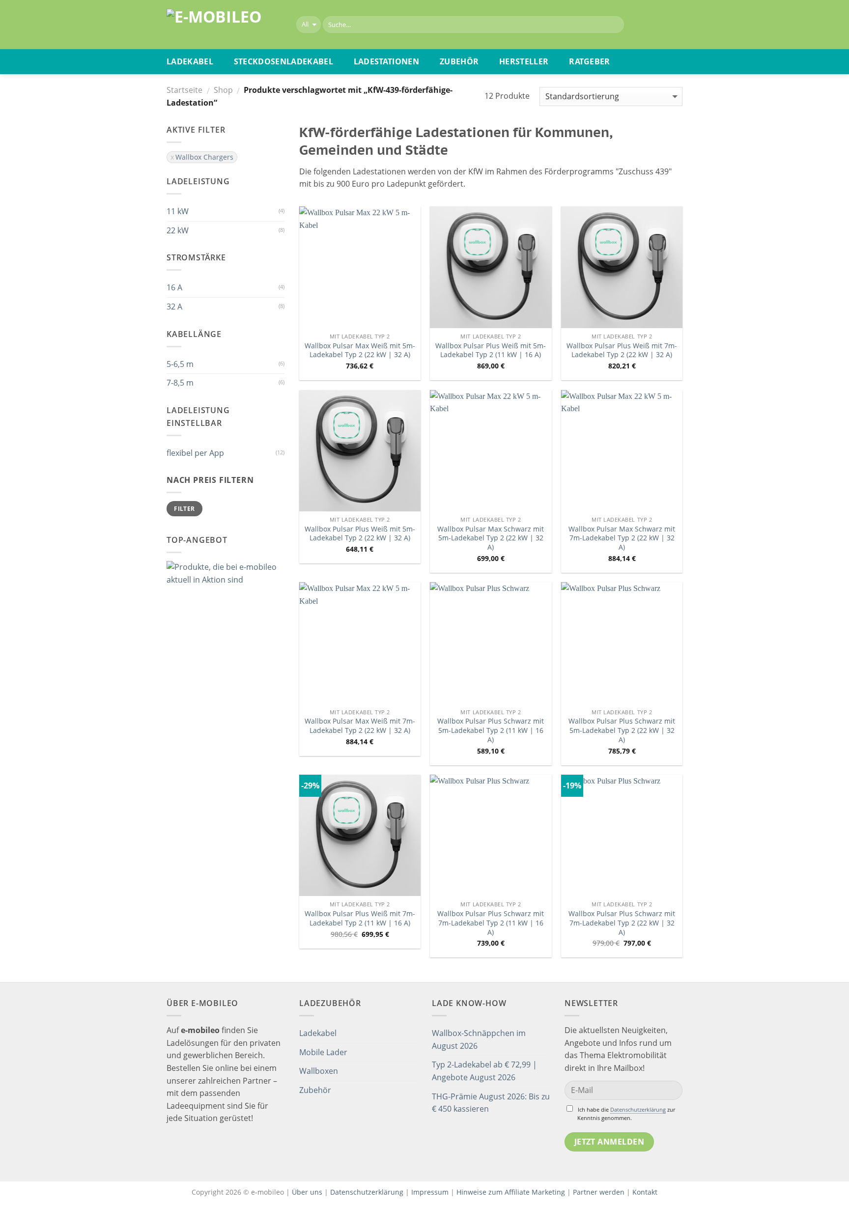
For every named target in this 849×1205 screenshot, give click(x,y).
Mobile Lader (323, 1052)
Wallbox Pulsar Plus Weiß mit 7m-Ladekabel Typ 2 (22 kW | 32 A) (621, 350)
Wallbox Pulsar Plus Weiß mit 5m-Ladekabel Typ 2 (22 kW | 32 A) (360, 534)
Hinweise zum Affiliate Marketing (510, 1192)
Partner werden (598, 1192)
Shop (223, 89)
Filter (184, 508)
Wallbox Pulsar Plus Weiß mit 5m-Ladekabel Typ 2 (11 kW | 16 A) (490, 350)
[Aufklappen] (413, 1033)
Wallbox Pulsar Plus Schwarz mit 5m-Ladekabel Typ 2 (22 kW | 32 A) (621, 730)
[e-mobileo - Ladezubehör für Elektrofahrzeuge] (224, 25)
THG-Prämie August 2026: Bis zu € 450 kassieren (491, 1103)
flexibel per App (195, 453)
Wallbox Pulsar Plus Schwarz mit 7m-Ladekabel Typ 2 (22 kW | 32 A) (621, 922)
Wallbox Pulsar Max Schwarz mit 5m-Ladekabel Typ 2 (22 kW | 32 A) (490, 538)
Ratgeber (589, 61)
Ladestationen (386, 61)
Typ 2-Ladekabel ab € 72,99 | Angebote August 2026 (484, 1071)
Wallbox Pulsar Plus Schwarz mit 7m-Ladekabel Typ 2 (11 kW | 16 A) (490, 922)
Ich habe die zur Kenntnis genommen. (626, 1113)
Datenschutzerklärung (638, 1109)
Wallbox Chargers (204, 157)
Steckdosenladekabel (283, 61)
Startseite (184, 89)
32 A (174, 306)
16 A (174, 287)
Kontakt (644, 1192)
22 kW (178, 230)
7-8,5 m (180, 382)
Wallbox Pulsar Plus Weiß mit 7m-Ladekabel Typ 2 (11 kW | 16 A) (360, 918)
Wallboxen (318, 1070)
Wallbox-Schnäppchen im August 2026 (479, 1039)
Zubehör (459, 61)
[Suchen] (614, 24)
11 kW (178, 211)
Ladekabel (190, 61)
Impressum (430, 1192)
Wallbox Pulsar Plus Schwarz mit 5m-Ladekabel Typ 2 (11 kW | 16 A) (490, 730)
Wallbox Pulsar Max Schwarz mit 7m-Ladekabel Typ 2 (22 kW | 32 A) (621, 538)
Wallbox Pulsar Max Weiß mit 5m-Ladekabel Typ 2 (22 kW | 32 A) (360, 350)
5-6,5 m (180, 364)
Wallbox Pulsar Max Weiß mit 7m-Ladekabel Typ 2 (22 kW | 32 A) (360, 726)
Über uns (308, 1192)
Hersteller (523, 61)
